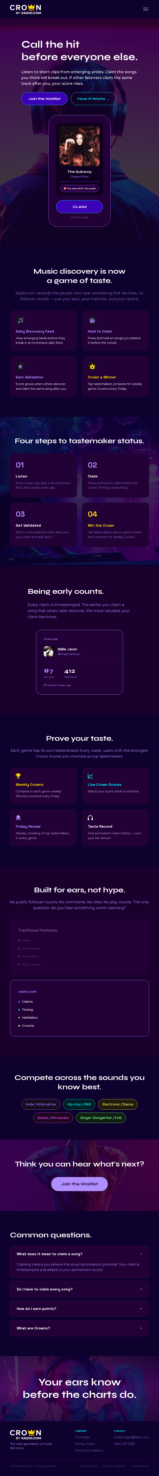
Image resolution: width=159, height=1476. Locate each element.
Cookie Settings (140, 1465)
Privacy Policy (85, 1444)
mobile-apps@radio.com (131, 1437)
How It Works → (94, 98)
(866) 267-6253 (124, 1444)
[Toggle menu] (145, 9)
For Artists (82, 1437)
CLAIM (80, 206)
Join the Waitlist (44, 98)
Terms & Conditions (89, 1450)
